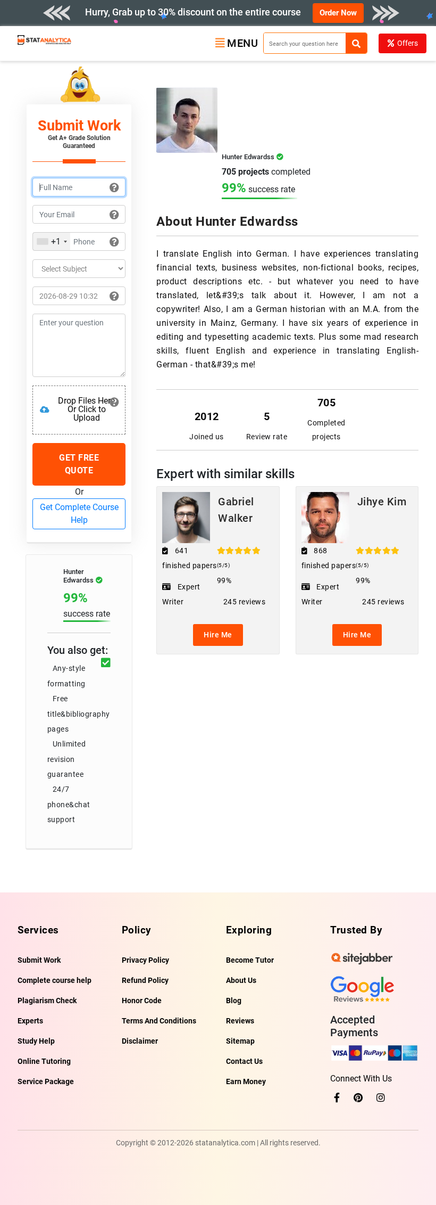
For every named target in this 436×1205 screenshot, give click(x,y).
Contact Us (244, 1061)
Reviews (240, 1021)
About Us (241, 980)
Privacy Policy (145, 960)
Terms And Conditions (159, 1021)
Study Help (36, 1041)
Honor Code (142, 1000)
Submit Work (39, 960)
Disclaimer (140, 1041)
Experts (30, 1021)
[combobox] (51, 241)
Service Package (46, 1081)
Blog (233, 1000)
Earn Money (246, 1081)
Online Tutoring (44, 1061)
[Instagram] (380, 1097)
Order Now (338, 13)
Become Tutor (250, 960)
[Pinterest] (358, 1097)
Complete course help (54, 980)
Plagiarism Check (47, 1000)
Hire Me (218, 634)
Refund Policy (145, 980)
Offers (407, 43)
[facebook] (337, 1097)
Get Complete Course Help (79, 513)
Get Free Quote (79, 464)
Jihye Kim (382, 501)
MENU (242, 43)
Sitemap (240, 1041)
